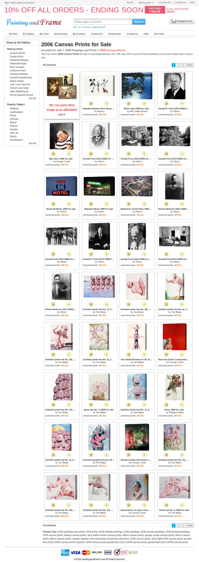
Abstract (14, 108)
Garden (14, 129)
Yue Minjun (101, 312)
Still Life (14, 133)
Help (192, 2)
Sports (13, 136)
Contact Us (180, 2)
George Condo (63, 161)
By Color (44, 34)
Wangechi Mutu (176, 412)
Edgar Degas (17, 81)
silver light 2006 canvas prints (167, 538)
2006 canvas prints (53, 535)
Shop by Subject (16, 104)
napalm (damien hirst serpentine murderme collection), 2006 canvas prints (111, 538)
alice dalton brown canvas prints (104, 535)
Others (176, 111)
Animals (14, 119)
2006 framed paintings (111, 531)
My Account (145, 2)
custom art (176, 54)
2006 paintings (132, 531)
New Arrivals (60, 34)
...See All (31, 98)
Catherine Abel (18, 70)
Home (130, 2)
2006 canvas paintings (153, 531)
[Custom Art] (61, 98)
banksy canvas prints (75, 535)
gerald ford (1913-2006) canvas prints (127, 542)
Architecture (16, 140)
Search (138, 21)
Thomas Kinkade (19, 74)
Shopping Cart (184, 21)
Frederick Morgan (19, 60)
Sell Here (159, 34)
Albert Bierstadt (18, 63)
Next (190, 65)
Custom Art (165, 2)
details (171, 11)
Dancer (14, 126)
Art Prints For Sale (34, 21)
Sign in (8, 2)
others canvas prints (133, 535)
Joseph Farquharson (21, 77)
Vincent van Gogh (19, 88)
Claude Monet (17, 53)
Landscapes (16, 112)
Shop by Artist (15, 49)
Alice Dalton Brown (139, 111)
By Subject (28, 34)
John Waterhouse (19, 91)
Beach (13, 122)
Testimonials (114, 34)
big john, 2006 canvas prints (91, 542)
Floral (13, 115)
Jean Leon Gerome (20, 84)
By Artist (13, 34)
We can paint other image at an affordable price (61, 109)
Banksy (101, 111)
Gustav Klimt (16, 56)
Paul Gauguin (17, 67)
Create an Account (24, 2)
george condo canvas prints (159, 535)
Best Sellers (79, 34)
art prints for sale (51, 50)
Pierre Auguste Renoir (21, 95)
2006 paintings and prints (71, 531)
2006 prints (92, 531)
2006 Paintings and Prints (81, 50)
